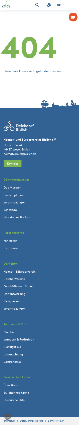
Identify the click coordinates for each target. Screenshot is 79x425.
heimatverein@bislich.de (20, 154)
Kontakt (12, 163)
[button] (7, 417)
